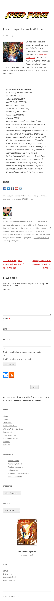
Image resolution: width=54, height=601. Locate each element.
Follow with (14, 470)
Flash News (26, 196)
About (5, 416)
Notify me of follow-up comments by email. (22, 352)
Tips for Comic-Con (10, 438)
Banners (6, 441)
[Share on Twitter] (8, 188)
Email (6, 329)
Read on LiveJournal (15, 467)
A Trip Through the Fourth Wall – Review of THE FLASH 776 (13, 264)
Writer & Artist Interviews (13, 429)
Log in (5, 571)
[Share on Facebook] (4, 188)
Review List (7, 432)
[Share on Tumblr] (12, 188)
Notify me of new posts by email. (17, 359)
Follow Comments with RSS (18, 473)
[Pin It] (16, 188)
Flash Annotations (10, 426)
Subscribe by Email (15, 476)
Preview (44, 196)
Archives (6, 445)
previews (6, 199)
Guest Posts (7, 422)
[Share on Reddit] (20, 188)
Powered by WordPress (11, 596)
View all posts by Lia (12, 241)
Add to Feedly (13, 460)
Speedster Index (9, 435)
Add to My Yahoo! (15, 464)
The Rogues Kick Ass (41, 237)
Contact (6, 419)
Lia (32, 199)
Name (6, 318)
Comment (8, 289)
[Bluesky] (5, 377)
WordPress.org (9, 580)
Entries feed (7, 574)
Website (6, 339)
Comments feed (9, 577)
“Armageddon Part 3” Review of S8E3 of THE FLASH (41, 264)
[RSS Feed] (11, 377)
